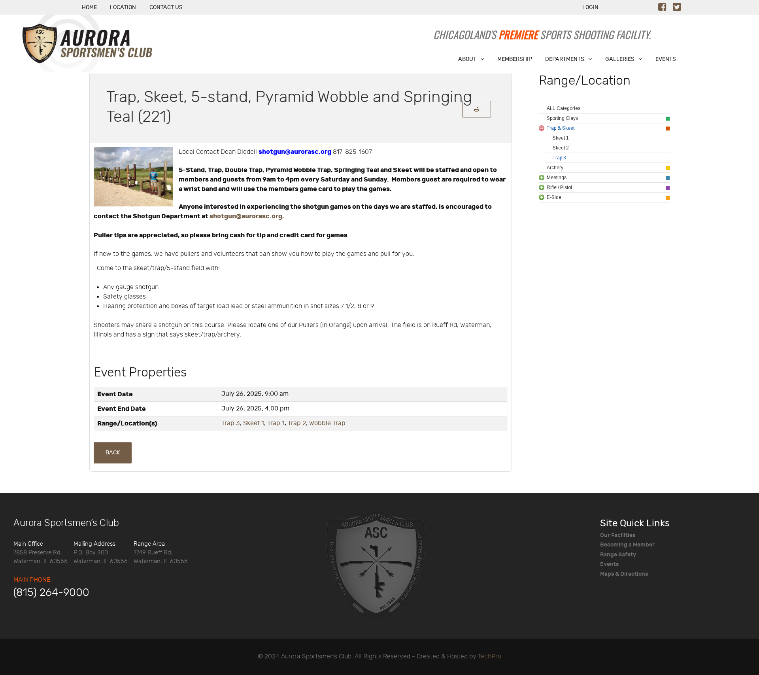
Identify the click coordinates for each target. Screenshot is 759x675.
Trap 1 (276, 423)
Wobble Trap (327, 423)
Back (113, 452)
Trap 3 (230, 423)
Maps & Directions (624, 574)
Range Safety (618, 554)
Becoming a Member (627, 544)
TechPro (489, 656)
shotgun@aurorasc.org (295, 152)
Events (609, 564)
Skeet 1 (253, 423)
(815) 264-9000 (51, 592)
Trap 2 (297, 423)
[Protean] (375, 565)
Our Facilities (617, 535)
